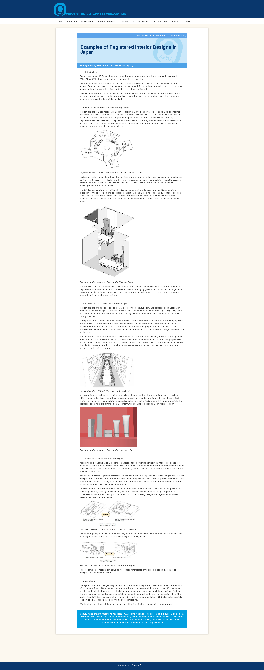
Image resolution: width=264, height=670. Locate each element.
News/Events (160, 21)
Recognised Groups (108, 21)
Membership (87, 21)
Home (60, 21)
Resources (144, 21)
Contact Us (123, 665)
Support (176, 21)
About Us (72, 21)
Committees (128, 21)
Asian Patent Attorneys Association (106, 613)
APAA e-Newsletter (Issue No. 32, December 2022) (161, 35)
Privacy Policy (138, 665)
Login (187, 21)
